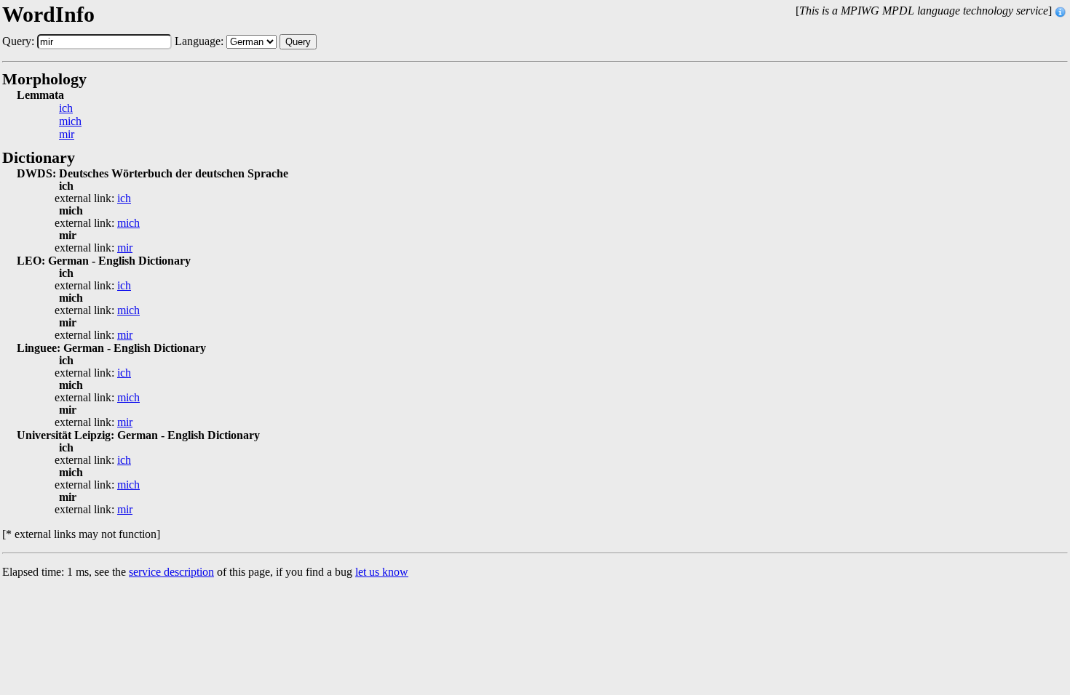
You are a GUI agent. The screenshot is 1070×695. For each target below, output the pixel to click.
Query (298, 41)
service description (171, 572)
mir (66, 134)
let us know (381, 572)
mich (70, 121)
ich (66, 108)
